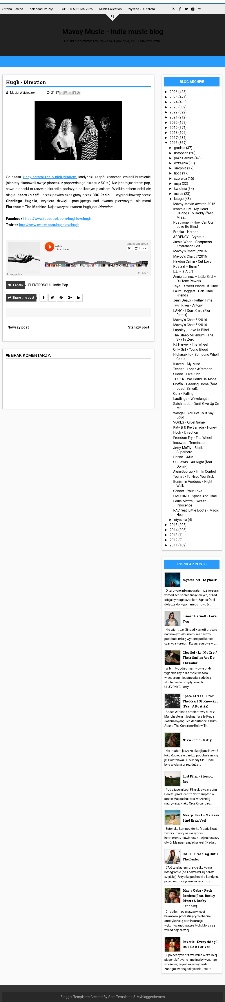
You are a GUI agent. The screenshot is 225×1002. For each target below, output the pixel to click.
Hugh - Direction (185, 432)
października (184, 158)
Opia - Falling (183, 393)
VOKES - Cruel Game (189, 422)
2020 (174, 122)
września (181, 163)
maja (178, 183)
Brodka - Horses (185, 232)
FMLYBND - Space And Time (195, 496)
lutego (179, 199)
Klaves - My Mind (186, 364)
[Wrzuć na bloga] (66, 93)
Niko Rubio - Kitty (197, 740)
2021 (174, 117)
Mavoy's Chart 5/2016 (190, 325)
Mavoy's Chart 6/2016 (190, 320)
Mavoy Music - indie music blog (112, 31)
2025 (174, 97)
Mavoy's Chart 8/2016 (190, 251)
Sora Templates (120, 997)
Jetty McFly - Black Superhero (188, 450)
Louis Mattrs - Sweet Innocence (189, 503)
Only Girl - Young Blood (190, 349)
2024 (174, 102)
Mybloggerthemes (150, 997)
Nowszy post (18, 327)
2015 (174, 525)
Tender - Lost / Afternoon (192, 369)
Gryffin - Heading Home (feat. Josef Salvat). (195, 386)
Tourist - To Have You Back (193, 476)
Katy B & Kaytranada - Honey (195, 427)
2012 (174, 540)
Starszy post (138, 327)
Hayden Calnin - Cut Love (192, 261)
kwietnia (181, 189)
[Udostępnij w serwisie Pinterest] (78, 93)
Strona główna (12, 9)
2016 (174, 143)
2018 (174, 133)
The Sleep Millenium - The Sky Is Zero (193, 337)
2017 (174, 138)
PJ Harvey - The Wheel (190, 344)
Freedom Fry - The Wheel (192, 438)
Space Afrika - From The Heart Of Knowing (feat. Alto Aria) (200, 701)
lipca (178, 173)
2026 (174, 92)
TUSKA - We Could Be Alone (194, 379)
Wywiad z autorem (141, 9)
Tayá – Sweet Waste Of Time (195, 286)
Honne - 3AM (183, 457)
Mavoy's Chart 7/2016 (190, 256)
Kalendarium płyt (41, 9)
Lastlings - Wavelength (191, 399)
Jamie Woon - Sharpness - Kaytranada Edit (193, 244)
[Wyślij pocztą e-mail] (61, 93)
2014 (174, 530)
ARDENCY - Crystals (188, 237)
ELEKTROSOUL (40, 285)
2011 (174, 545)
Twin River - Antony (188, 305)
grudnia (180, 148)
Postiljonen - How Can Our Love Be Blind (193, 224)
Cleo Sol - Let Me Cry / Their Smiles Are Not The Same (200, 657)
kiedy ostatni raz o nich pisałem (49, 177)
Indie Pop (60, 285)
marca (179, 194)
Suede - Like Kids (187, 374)
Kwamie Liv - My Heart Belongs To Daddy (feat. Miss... (193, 213)
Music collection (110, 9)
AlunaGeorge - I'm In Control (194, 471)
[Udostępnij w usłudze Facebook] (74, 93)
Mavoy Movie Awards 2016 (194, 204)
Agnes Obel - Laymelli (200, 580)
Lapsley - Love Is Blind (191, 330)
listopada (181, 153)
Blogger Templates (75, 997)
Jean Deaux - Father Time (192, 300)
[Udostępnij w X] (70, 93)
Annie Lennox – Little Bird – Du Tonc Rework (194, 279)
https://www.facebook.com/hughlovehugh (57, 219)
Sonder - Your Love (187, 491)
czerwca (181, 178)
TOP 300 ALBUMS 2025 (76, 9)
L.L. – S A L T (183, 271)
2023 (174, 107)
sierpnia (180, 168)
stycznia (181, 520)
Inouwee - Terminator (189, 443)
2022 (174, 112)
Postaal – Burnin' (186, 266)
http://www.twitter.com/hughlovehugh (49, 225)
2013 (174, 535)
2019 (174, 128)
